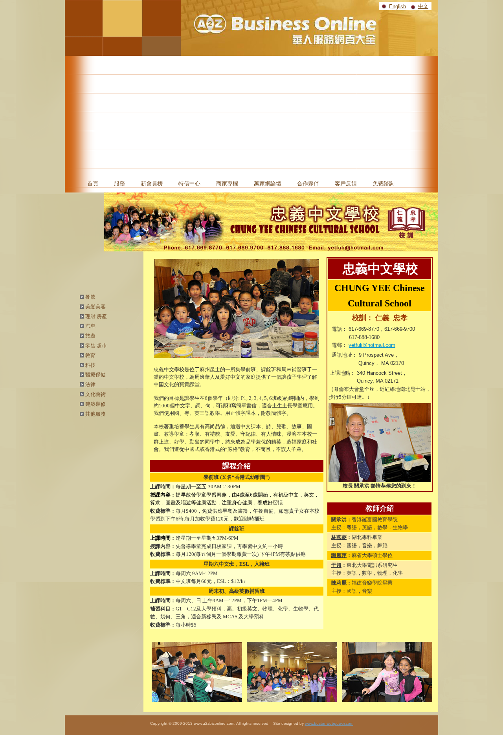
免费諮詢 (384, 183)
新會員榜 (152, 183)
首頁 (92, 183)
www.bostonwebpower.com (329, 723)
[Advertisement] (251, 115)
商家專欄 (227, 183)
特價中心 (189, 183)
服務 (119, 183)
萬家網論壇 (267, 183)
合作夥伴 (308, 183)
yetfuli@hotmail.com (372, 345)
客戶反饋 (346, 183)
